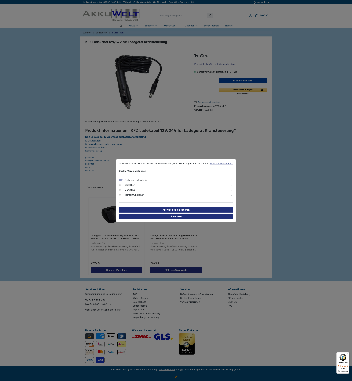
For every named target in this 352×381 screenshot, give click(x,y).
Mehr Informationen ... (221, 163)
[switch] (121, 185)
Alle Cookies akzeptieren (176, 209)
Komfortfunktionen (134, 194)
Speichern (176, 216)
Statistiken (129, 185)
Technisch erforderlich (136, 180)
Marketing (129, 190)
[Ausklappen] (231, 179)
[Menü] (347, 354)
